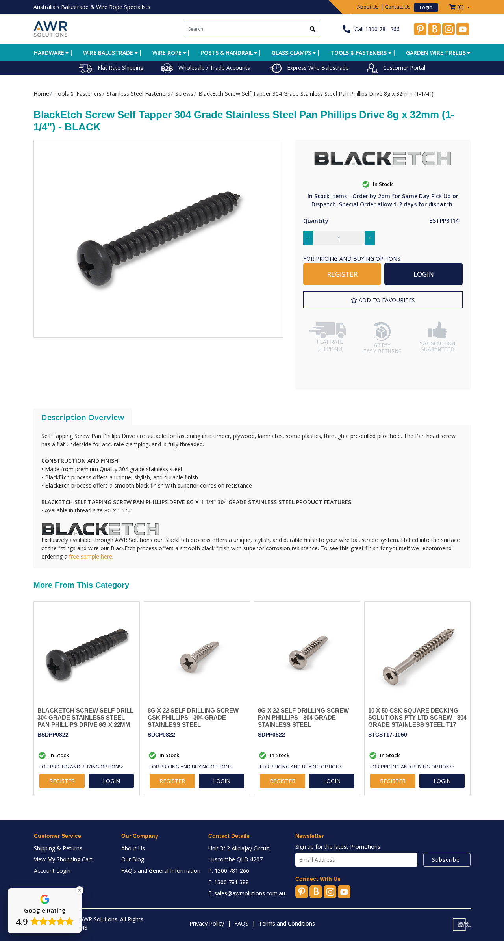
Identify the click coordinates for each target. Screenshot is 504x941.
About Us (368, 6)
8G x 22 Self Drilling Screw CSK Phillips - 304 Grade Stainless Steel (193, 717)
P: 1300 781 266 (228, 870)
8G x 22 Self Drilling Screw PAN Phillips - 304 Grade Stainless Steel (303, 717)
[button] (383, 299)
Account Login (52, 870)
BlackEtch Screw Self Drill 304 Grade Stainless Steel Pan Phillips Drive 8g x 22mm (85, 717)
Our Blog (132, 859)
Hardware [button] (49, 52)
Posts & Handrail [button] (227, 52)
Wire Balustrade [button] (108, 52)
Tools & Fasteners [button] (358, 52)
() (460, 7)
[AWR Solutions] (50, 28)
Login (426, 7)
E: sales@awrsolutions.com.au (246, 893)
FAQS (241, 923)
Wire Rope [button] (167, 52)
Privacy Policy (206, 923)
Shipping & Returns (58, 848)
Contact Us (398, 6)
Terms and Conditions (287, 923)
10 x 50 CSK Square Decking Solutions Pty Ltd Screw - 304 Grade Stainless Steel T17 (417, 717)
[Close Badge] (79, 890)
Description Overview (82, 417)
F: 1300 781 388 (228, 882)
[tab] (82, 417)
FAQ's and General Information (160, 870)
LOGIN (423, 273)
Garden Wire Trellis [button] (436, 52)
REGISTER (342, 273)
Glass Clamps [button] (291, 52)
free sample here (90, 556)
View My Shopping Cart (63, 859)
